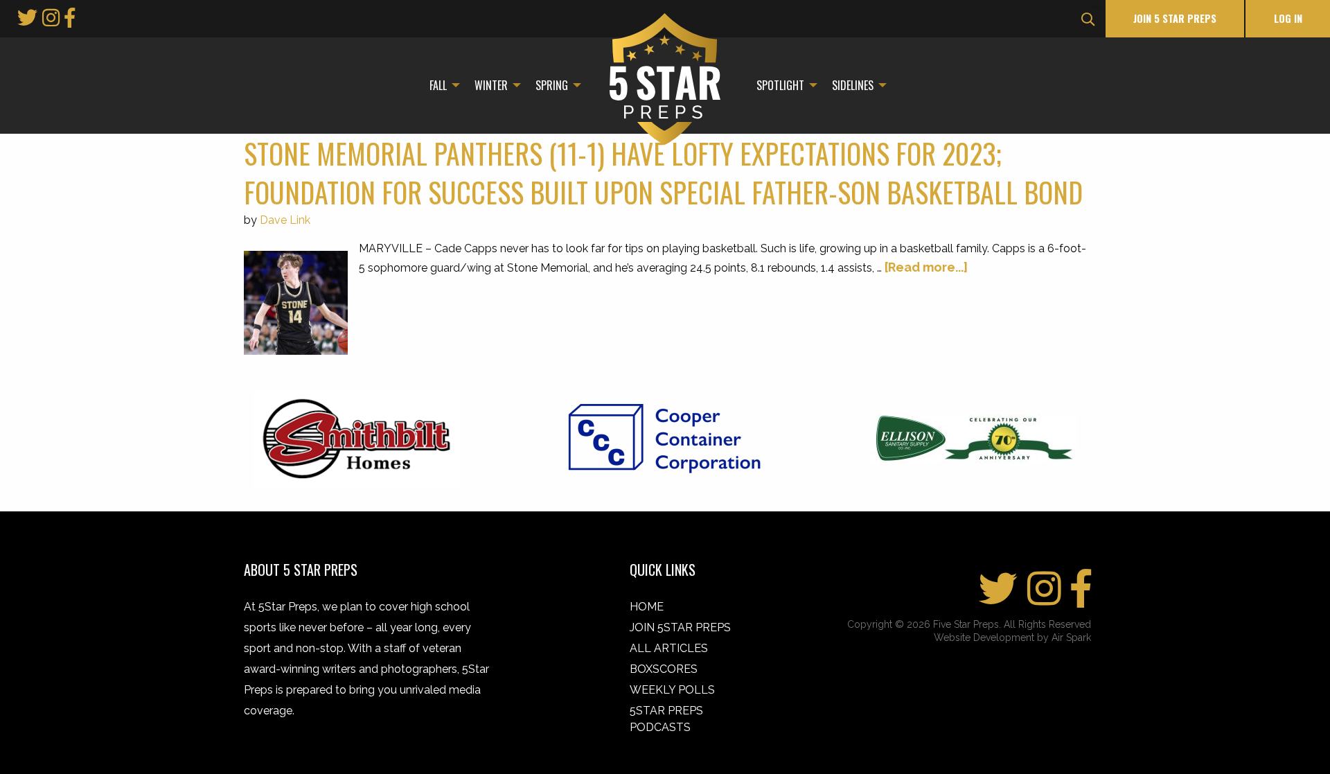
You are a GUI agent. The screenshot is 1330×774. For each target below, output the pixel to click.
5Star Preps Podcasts (666, 719)
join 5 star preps (1174, 18)
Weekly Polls (672, 689)
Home (647, 606)
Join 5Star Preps (680, 627)
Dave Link (285, 220)
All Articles (669, 648)
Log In (1288, 18)
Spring (551, 85)
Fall (438, 85)
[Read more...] (926, 267)
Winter (491, 85)
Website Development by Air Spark (1012, 637)
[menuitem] (440, 85)
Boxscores (664, 669)
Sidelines (853, 85)
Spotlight (780, 85)
